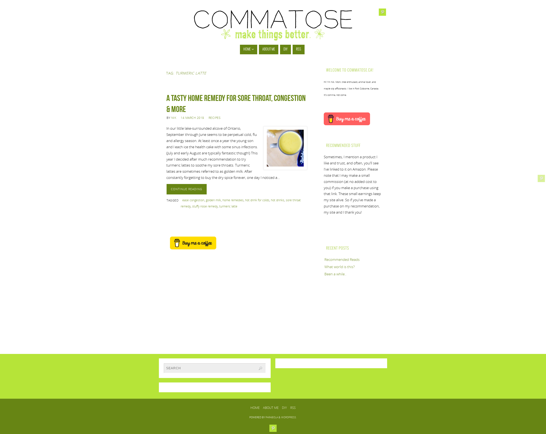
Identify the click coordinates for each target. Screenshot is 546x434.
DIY (284, 407)
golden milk (213, 200)
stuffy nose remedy (205, 206)
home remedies (233, 200)
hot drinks (277, 200)
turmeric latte (228, 206)
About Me (271, 407)
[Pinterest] (541, 178)
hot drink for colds (257, 200)
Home (255, 407)
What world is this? (339, 266)
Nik (173, 118)
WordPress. (289, 417)
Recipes (215, 118)
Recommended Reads (342, 259)
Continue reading (186, 189)
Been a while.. (335, 274)
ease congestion (193, 200)
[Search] (260, 368)
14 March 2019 (192, 118)
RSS (293, 407)
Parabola (272, 417)
